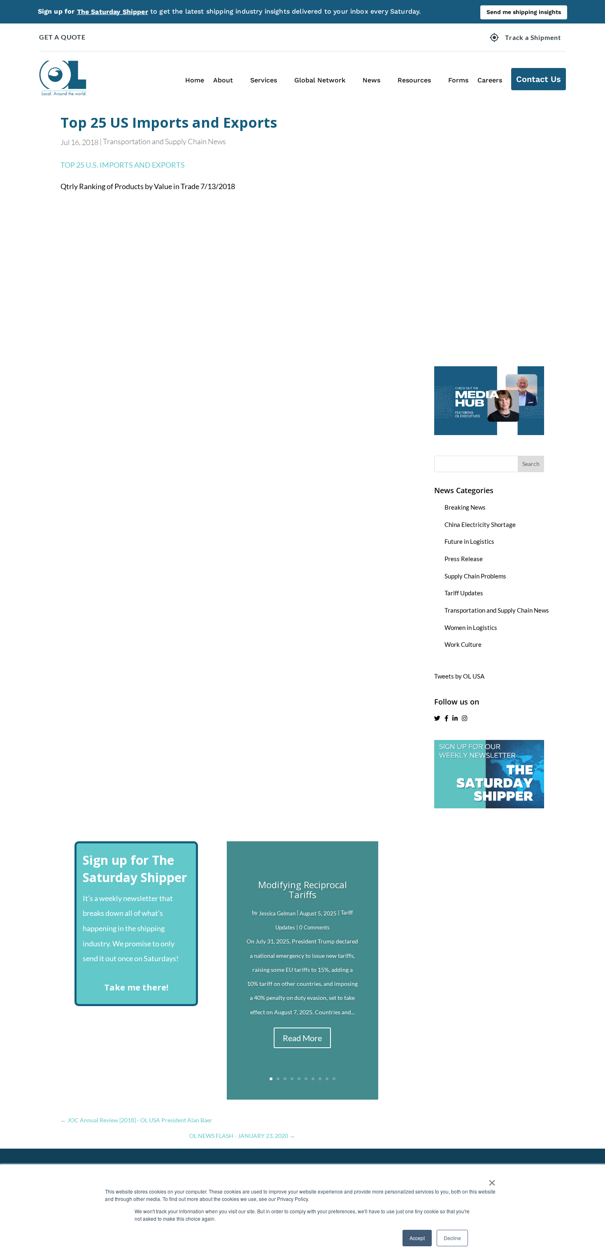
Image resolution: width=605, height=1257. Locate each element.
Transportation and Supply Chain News (164, 141)
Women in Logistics (470, 627)
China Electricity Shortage (480, 524)
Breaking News (465, 507)
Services (263, 80)
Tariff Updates (463, 593)
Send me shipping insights (523, 12)
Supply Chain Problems (475, 576)
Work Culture (463, 644)
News (371, 80)
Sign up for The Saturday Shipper (135, 869)
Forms (458, 80)
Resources (414, 80)
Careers (489, 80)
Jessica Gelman (277, 913)
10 (334, 1078)
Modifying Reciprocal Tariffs (302, 889)
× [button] (492, 1180)
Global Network (319, 80)
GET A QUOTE (62, 37)
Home (194, 80)
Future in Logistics (469, 541)
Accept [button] (417, 1237)
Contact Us (538, 79)
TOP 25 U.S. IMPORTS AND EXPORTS (122, 164)
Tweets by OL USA (459, 676)
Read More (302, 1038)
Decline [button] (452, 1237)
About (223, 80)
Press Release (463, 558)
